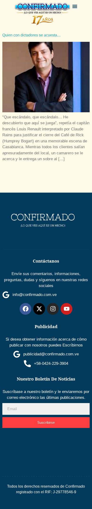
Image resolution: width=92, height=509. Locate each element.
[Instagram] (53, 309)
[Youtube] (66, 309)
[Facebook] (25, 309)
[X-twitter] (39, 309)
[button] (75, 6)
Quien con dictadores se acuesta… (31, 35)
